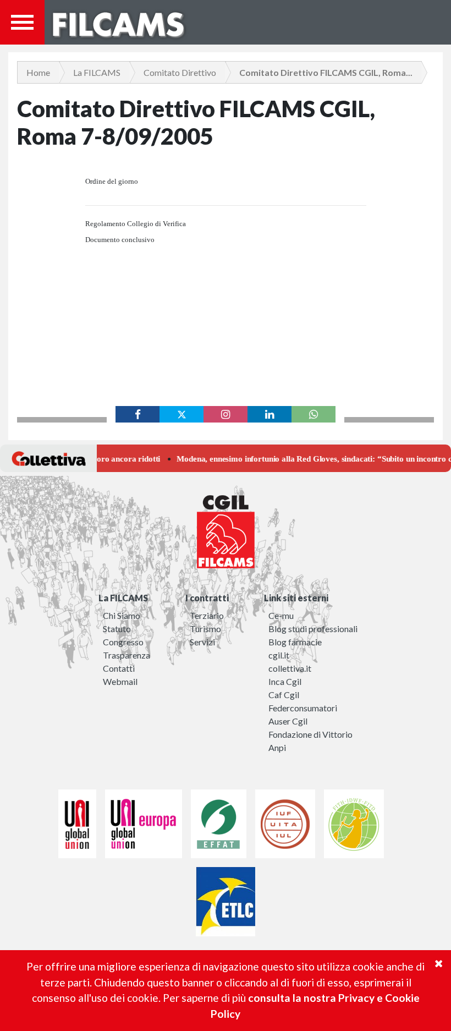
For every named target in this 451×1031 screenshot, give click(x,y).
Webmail (120, 681)
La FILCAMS (96, 72)
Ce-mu (281, 615)
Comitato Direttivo (180, 72)
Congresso (123, 642)
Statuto (117, 628)
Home (38, 72)
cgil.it (278, 655)
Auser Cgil (287, 721)
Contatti (119, 668)
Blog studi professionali (313, 628)
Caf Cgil (283, 694)
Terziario (207, 615)
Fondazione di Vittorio (310, 734)
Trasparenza (126, 655)
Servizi (202, 642)
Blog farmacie (295, 642)
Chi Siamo (121, 615)
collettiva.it (289, 668)
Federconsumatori (302, 708)
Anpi (277, 747)
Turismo (205, 628)
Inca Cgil (284, 681)
